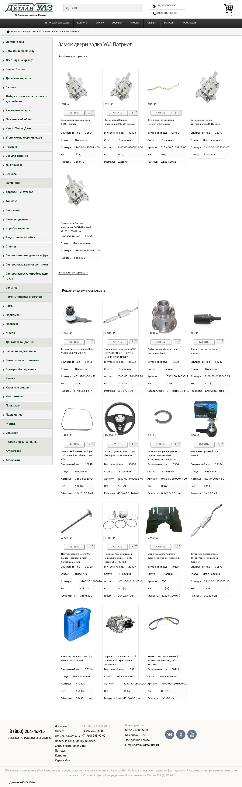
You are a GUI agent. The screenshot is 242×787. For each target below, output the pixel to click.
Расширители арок (18, 110)
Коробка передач (17, 228)
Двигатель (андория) (20, 342)
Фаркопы (12, 146)
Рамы (9, 306)
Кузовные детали (17, 387)
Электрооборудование (21, 369)
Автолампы (13, 451)
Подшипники (14, 414)
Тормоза (11, 201)
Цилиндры (13, 183)
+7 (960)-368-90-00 (93, 735)
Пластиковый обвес (19, 119)
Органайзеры (15, 42)
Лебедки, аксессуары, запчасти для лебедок (26, 99)
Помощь (60, 750)
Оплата (59, 731)
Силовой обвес (16, 69)
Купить (74, 112)
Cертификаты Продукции (71, 746)
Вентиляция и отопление (22, 360)
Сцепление (13, 210)
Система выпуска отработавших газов (27, 276)
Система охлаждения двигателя (27, 264)
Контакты (61, 755)
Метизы (11, 423)
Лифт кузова (14, 165)
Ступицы (11, 246)
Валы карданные (17, 219)
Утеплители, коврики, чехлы (24, 137)
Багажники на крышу (20, 51)
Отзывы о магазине (68, 736)
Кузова (10, 378)
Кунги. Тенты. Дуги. (19, 128)
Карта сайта (62, 760)
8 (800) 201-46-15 (27, 731)
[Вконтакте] (169, 734)
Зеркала (11, 174)
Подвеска (12, 324)
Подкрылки (13, 315)
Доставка (61, 726)
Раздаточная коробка (20, 237)
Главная (15, 31)
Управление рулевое (19, 192)
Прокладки (13, 405)
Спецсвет (12, 433)
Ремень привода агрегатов (24, 296)
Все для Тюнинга (17, 155)
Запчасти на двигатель (21, 351)
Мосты (10, 333)
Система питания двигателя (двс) (28, 255)
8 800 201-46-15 (94, 730)
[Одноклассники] (180, 734)
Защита (11, 87)
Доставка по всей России (32, 15)
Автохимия (13, 460)
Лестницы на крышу (19, 60)
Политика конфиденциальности (75, 741)
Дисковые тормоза (18, 78)
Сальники (12, 287)
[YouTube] (192, 734)
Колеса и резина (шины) (22, 442)
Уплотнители (14, 396)
